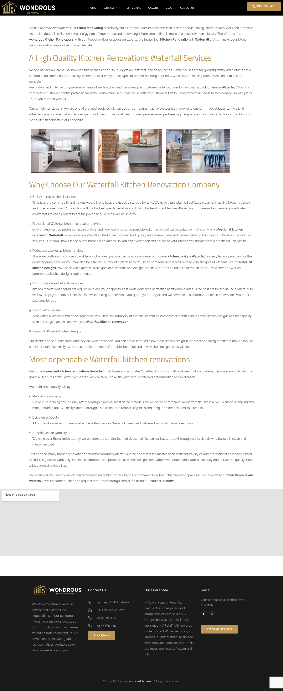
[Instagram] (211, 614)
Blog (169, 8)
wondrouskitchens (139, 681)
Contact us (187, 8)
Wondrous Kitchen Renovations (51, 39)
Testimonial (133, 8)
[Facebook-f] (203, 614)
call (198, 475)
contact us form (161, 481)
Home (92, 8)
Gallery (153, 8)
